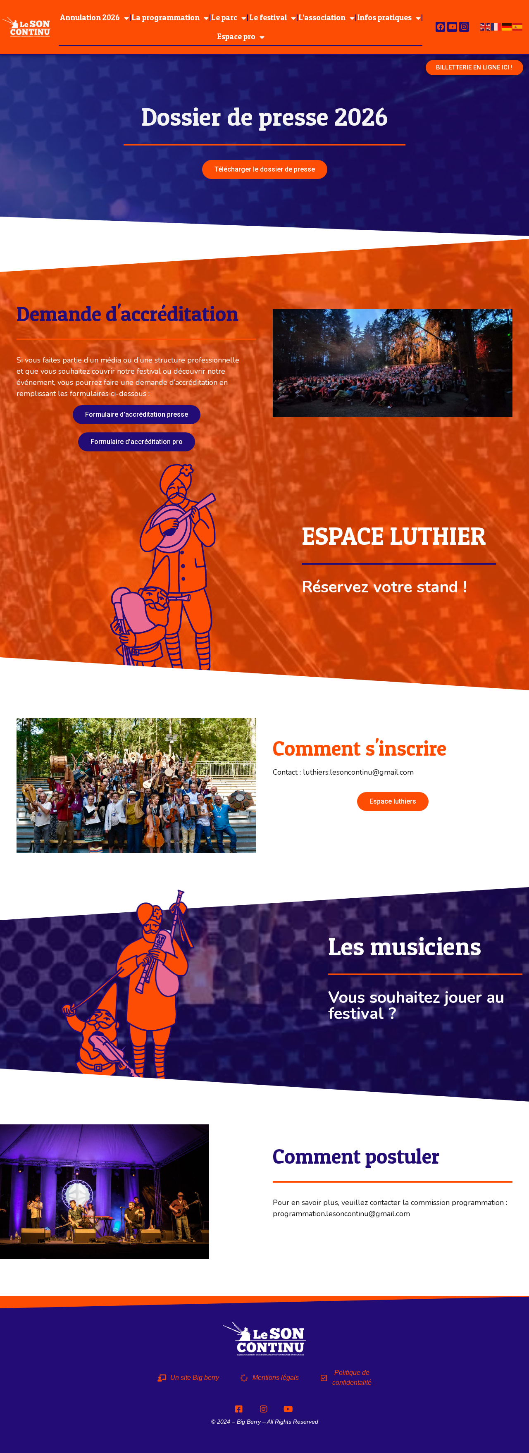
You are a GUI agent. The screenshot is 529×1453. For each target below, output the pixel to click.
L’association (322, 17)
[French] (496, 26)
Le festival (268, 17)
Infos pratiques (384, 17)
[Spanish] (517, 26)
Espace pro (236, 36)
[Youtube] (452, 27)
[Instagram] (464, 27)
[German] (507, 26)
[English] (485, 26)
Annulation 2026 (90, 17)
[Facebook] (441, 27)
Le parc (224, 17)
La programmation (165, 17)
